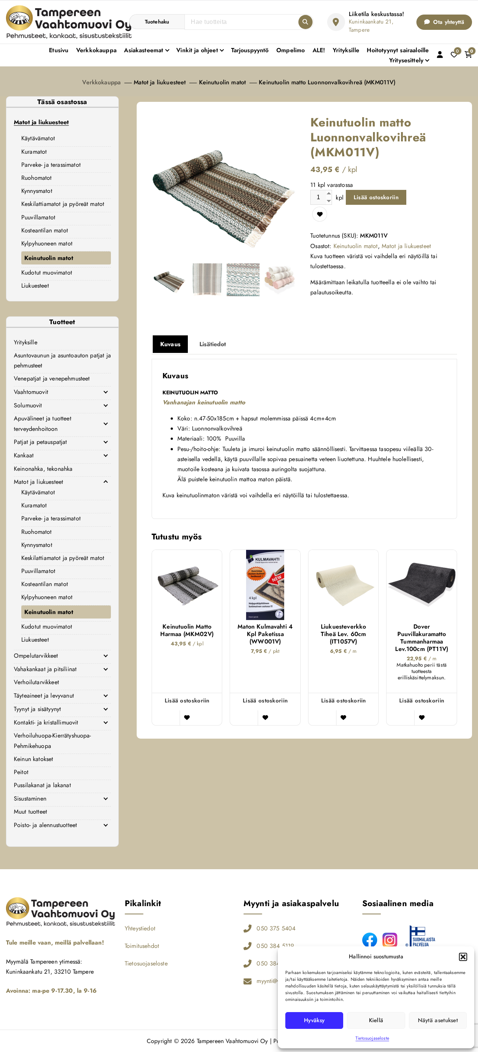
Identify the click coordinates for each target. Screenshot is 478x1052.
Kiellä (376, 1020)
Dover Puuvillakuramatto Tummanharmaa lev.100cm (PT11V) (421, 638)
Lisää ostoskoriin (376, 197)
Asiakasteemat (143, 50)
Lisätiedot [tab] (212, 344)
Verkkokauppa (96, 50)
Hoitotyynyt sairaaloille (398, 50)
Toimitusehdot (142, 946)
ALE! (319, 50)
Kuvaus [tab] (170, 344)
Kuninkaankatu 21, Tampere (371, 26)
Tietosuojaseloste (372, 1038)
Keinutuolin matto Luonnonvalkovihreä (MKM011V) (327, 82)
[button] (463, 957)
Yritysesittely (406, 60)
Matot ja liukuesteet (160, 82)
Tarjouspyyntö (250, 50)
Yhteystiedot (140, 928)
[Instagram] (389, 940)
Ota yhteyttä (447, 22)
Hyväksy (314, 1020)
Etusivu (58, 50)
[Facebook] (369, 940)
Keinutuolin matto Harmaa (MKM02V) (186, 630)
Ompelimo (290, 50)
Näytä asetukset (438, 1020)
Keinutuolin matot (222, 82)
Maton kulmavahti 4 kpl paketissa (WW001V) (265, 634)
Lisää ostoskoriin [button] (187, 700)
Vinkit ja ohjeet (197, 50)
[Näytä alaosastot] (105, 391)
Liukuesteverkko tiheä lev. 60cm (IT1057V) (343, 634)
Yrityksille (346, 50)
